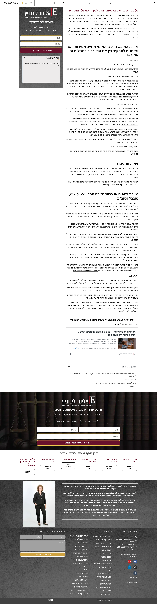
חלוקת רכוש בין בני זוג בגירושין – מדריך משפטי (27, 462)
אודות (138, 3)
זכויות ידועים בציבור (111, 460)
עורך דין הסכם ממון (130, 460)
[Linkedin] (129, 567)
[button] (69, 366)
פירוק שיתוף (70, 459)
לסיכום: (130, 387)
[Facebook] (135, 561)
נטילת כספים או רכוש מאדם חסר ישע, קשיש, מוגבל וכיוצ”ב (113, 383)
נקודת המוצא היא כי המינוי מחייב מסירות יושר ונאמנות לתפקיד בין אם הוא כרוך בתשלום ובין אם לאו (101, 375)
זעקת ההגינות (129, 380)
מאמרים (131, 3)
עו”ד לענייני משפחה (149, 3)
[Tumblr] (135, 573)
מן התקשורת (121, 3)
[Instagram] (135, 567)
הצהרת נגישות (132, 577)
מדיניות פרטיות (132, 583)
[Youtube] (129, 561)
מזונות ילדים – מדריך (48, 460)
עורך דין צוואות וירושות (89, 460)
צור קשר (50, 3)
